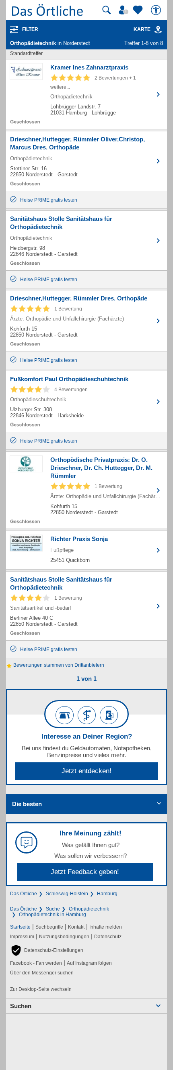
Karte (142, 29)
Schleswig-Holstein (67, 893)
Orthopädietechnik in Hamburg (52, 914)
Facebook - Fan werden (36, 963)
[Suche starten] (107, 10)
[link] (158, 30)
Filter (30, 29)
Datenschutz (108, 936)
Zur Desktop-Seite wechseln (41, 989)
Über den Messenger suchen (42, 973)
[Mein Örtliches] (125, 10)
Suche (53, 909)
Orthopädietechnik (89, 909)
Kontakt (76, 927)
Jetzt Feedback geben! (85, 872)
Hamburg (107, 893)
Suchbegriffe (49, 927)
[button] (46, 950)
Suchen (20, 1006)
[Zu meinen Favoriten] (139, 10)
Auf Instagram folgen (89, 963)
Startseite (20, 927)
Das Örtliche (23, 893)
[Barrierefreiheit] (157, 10)
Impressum (22, 936)
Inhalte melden (105, 927)
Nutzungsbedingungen (64, 936)
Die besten (27, 803)
